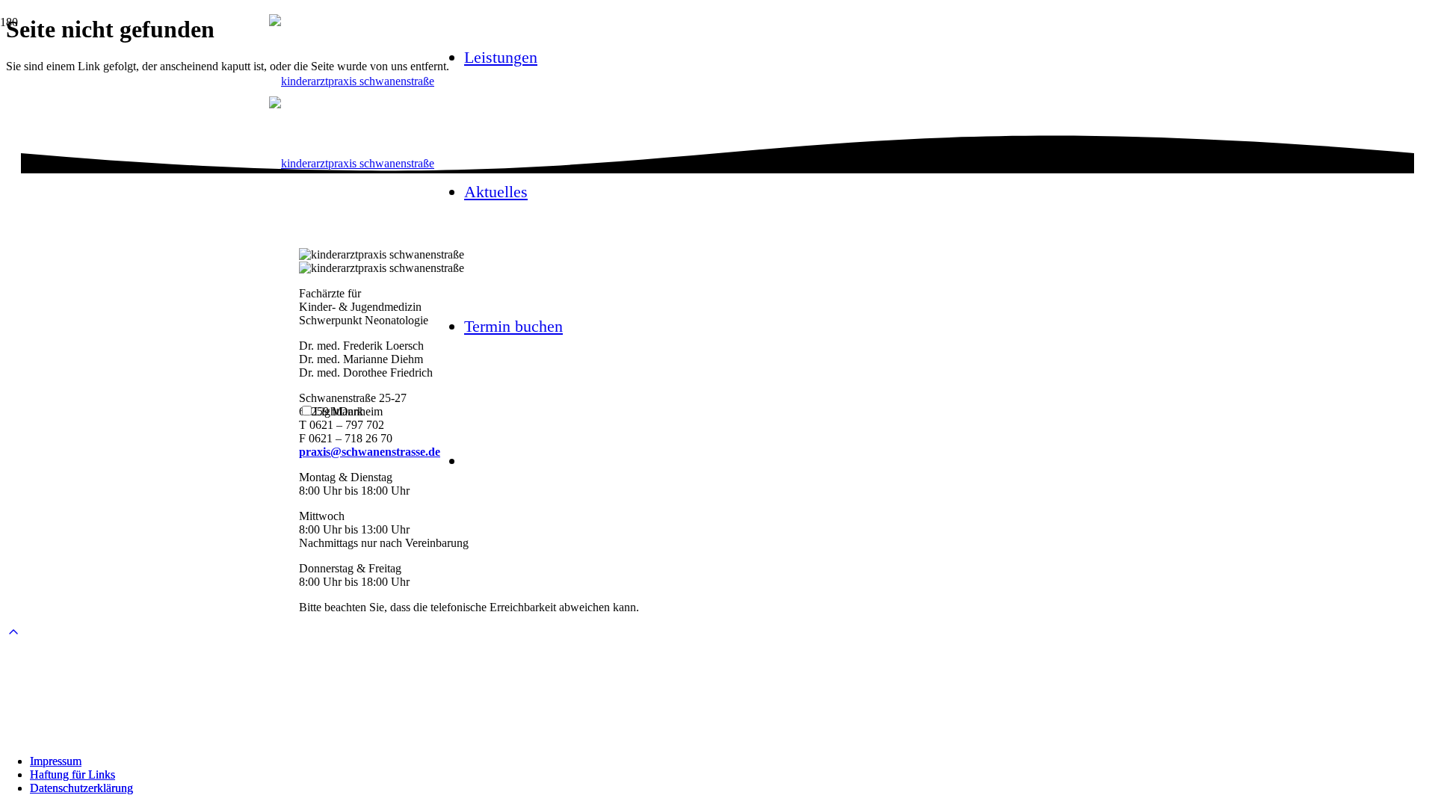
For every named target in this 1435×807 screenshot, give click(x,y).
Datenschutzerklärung (81, 788)
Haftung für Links (72, 774)
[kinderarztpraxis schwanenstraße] (351, 81)
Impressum (55, 761)
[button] (13, 632)
